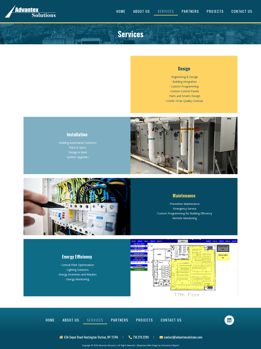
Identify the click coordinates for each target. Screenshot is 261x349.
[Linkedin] (229, 320)
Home (121, 11)
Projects (215, 11)
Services (166, 11)
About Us (141, 11)
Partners (190, 11)
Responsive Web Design (147, 345)
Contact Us (241, 11)
